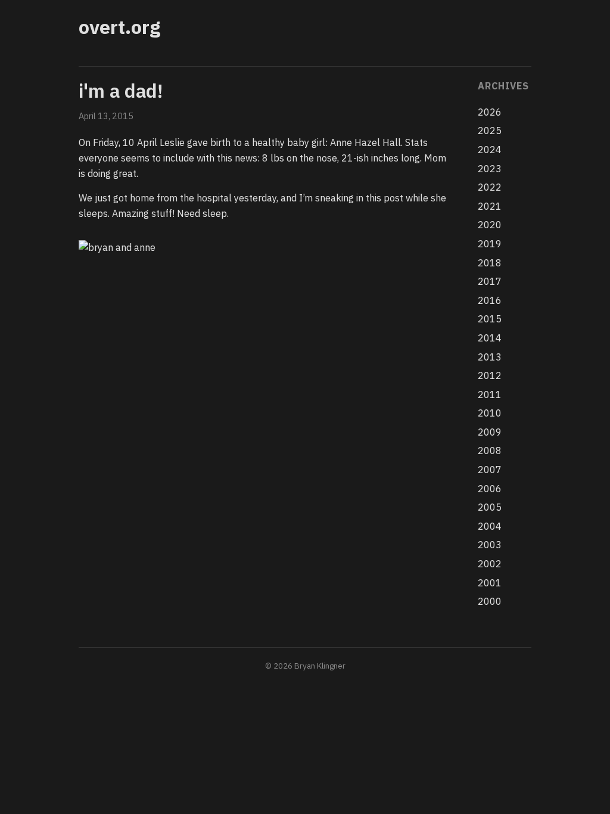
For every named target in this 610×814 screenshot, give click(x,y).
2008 (490, 450)
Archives (503, 86)
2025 (490, 130)
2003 (490, 545)
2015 (490, 319)
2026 (490, 112)
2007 (490, 470)
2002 (490, 564)
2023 (490, 169)
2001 (490, 583)
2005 (490, 507)
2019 (490, 244)
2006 (490, 489)
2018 (490, 263)
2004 (490, 526)
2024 (490, 150)
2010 (490, 413)
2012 (490, 375)
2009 (490, 432)
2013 (490, 357)
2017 (490, 281)
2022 (490, 187)
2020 (490, 225)
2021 (490, 206)
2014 (490, 338)
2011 (490, 394)
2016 (490, 300)
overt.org (119, 26)
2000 (490, 601)
